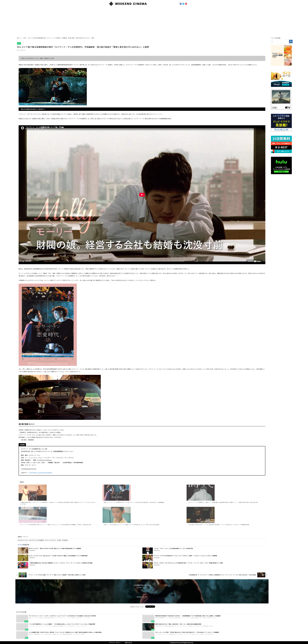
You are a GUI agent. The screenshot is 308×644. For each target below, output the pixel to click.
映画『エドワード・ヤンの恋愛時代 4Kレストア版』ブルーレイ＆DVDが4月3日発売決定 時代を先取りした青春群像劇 (134, 502)
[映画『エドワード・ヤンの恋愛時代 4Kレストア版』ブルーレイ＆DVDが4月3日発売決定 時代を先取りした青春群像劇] (142, 493)
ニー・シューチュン (51, 540)
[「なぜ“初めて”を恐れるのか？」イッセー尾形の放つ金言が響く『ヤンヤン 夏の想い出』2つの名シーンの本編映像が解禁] (226, 515)
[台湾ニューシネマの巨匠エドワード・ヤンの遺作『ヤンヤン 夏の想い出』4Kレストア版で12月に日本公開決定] (142, 515)
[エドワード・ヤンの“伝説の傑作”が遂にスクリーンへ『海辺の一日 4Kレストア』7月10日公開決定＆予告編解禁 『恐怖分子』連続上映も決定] (58, 515)
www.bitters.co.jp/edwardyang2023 (40, 473)
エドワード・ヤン (23, 540)
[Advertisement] (154, 22)
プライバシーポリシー (115, 642)
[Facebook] (181, 4)
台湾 (60, 540)
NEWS (18, 43)
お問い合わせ (128, 642)
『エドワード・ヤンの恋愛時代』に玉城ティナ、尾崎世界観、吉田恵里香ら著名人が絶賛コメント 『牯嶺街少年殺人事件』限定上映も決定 (223, 502)
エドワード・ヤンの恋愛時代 (37, 540)
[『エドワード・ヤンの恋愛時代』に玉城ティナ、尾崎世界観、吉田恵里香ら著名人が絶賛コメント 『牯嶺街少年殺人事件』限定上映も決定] (226, 493)
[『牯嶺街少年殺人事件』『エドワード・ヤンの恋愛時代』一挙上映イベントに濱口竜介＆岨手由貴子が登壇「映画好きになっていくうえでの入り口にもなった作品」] (58, 493)
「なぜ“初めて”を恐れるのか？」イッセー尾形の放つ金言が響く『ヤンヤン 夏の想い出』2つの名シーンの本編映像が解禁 (218, 524)
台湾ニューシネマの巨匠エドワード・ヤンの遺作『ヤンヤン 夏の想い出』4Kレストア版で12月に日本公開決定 (131, 524)
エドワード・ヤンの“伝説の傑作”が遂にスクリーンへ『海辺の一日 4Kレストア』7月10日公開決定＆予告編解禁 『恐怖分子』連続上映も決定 (55, 524)
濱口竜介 (65, 540)
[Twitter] (183, 4)
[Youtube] (186, 4)
